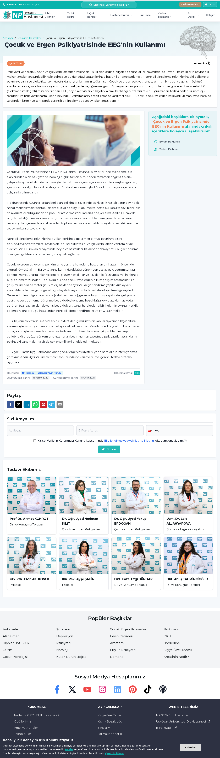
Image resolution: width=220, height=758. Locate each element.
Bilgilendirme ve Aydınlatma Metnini (129, 440)
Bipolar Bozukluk (16, 643)
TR (210, 4)
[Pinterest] (133, 689)
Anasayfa (8, 38)
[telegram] (51, 404)
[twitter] (18, 404)
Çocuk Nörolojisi (15, 657)
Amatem (117, 643)
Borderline (172, 643)
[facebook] (10, 404)
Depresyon (64, 636)
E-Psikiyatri (164, 727)
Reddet (69, 749)
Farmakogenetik (110, 734)
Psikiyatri (63, 643)
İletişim (210, 15)
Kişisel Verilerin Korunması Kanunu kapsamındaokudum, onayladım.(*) (112, 440)
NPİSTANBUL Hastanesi (172, 715)
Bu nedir (199, 63)
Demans (116, 657)
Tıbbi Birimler (50, 15)
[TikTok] (148, 689)
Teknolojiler (22, 734)
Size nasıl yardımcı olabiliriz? (111, 4)
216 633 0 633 (23, 4)
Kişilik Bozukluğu (110, 721)
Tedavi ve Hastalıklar (29, 38)
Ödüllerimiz (22, 721)
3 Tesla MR (105, 727)
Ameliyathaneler (26, 727)
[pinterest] (43, 404)
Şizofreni (63, 629)
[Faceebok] (57, 689)
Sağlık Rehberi (92, 15)
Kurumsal (145, 15)
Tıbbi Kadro (70, 15)
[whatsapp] (35, 404)
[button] (149, 430)
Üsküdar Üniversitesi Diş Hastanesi (181, 721)
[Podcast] (163, 689)
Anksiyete (10, 629)
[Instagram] (102, 689)
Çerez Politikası (114, 753)
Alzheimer (11, 636)
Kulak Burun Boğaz (71, 657)
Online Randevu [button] (190, 4)
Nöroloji (62, 650)
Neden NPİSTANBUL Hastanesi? (36, 715)
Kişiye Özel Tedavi (178, 650)
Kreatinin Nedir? (176, 657)
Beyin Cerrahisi (121, 636)
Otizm (7, 650)
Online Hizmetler (164, 15)
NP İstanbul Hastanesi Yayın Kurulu (42, 373)
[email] (60, 404)
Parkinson (171, 629)
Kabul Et (190, 747)
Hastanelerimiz (119, 15)
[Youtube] (87, 689)
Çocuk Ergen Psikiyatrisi (128, 629)
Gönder (112, 449)
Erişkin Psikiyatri (123, 650)
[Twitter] (72, 689)
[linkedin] (27, 404)
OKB (167, 636)
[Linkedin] (117, 689)
